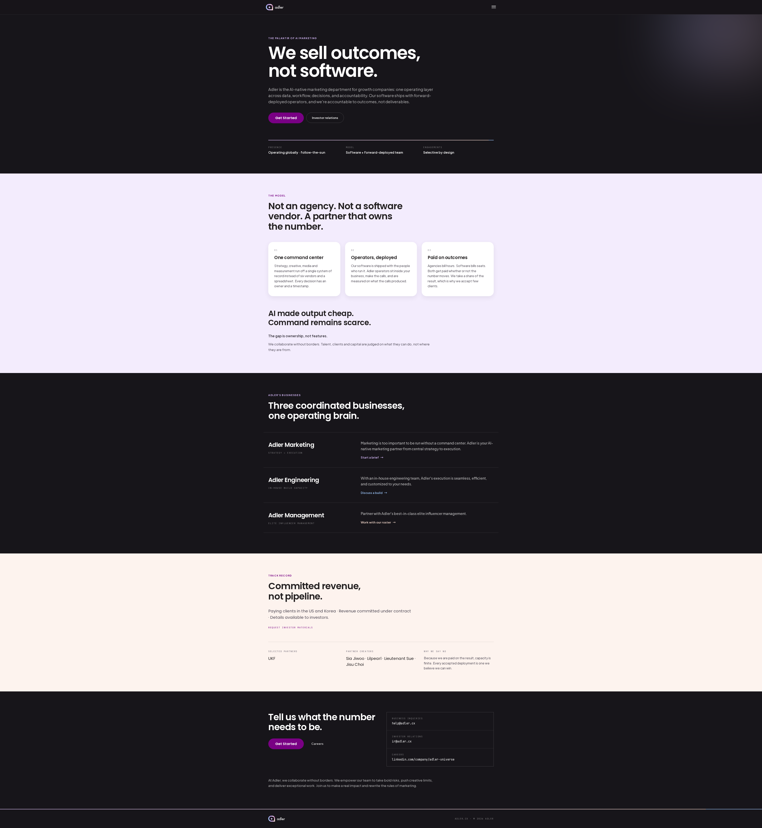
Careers (317, 743)
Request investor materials (290, 627)
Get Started (286, 117)
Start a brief (372, 457)
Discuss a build (374, 492)
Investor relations (325, 118)
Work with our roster (378, 522)
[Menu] (493, 7)
